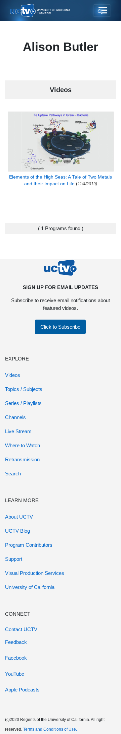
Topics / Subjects (23, 389)
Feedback (16, 642)
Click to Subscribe (60, 327)
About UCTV (19, 517)
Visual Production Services (34, 573)
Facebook (16, 658)
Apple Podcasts (22, 689)
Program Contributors (28, 545)
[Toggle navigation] (102, 10)
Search (13, 473)
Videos (12, 375)
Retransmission (22, 459)
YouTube (14, 674)
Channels (15, 417)
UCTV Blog (17, 531)
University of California (29, 587)
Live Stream (18, 431)
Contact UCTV (21, 629)
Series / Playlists (23, 403)
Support (13, 559)
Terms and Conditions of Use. (50, 729)
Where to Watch (22, 445)
